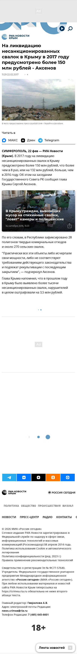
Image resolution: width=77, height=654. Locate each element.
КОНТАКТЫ (64, 517)
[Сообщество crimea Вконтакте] (24, 477)
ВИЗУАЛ (67, 506)
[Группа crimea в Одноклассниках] (53, 477)
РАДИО (48, 517)
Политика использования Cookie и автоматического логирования (36, 551)
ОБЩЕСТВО (28, 506)
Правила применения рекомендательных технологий (37, 560)
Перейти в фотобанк (53, 123)
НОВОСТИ (9, 517)
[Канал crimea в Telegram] (9, 477)
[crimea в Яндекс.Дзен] (38, 477)
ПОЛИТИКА (11, 506)
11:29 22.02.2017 (10, 74)
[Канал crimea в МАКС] (68, 477)
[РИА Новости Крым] (15, 37)
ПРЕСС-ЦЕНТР (29, 517)
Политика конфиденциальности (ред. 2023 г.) (31, 556)
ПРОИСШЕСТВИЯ (49, 506)
